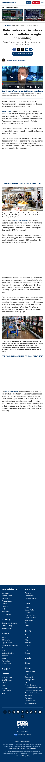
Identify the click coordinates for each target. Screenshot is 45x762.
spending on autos (21, 220)
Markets (5, 633)
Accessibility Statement (33, 693)
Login (28, 3)
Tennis (27, 653)
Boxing (27, 645)
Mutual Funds (6, 664)
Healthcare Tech (30, 618)
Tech (27, 603)
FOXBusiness (22, 60)
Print (26, 49)
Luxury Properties (31, 598)
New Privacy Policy (22, 731)
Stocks (4, 637)
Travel (4, 683)
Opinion (28, 658)
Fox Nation (28, 698)
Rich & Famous (7, 680)
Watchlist (6, 669)
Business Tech (30, 615)
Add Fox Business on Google (23, 53)
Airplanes (5, 688)
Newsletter (35, 712)
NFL (26, 635)
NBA (26, 637)
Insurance (5, 606)
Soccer (27, 648)
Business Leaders (8, 653)
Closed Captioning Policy (33, 690)
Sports (28, 631)
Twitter (18, 49)
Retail (4, 658)
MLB (26, 640)
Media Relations (30, 685)
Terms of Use (29, 677)
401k (3, 609)
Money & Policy (7, 626)
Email (31, 49)
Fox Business (9, 2)
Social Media (29, 610)
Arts (3, 693)
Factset (21, 746)
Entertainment (7, 677)
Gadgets (28, 612)
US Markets (6, 640)
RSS (31, 712)
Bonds (4, 648)
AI (26, 623)
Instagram (14, 712)
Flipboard (22, 712)
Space (27, 626)
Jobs (27, 674)
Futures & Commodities (10, 645)
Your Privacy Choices (24, 734)
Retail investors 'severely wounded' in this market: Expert (22, 91)
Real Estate (30, 589)
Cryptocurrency (7, 642)
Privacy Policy (30, 680)
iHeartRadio (22, 716)
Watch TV (36, 3)
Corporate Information (33, 687)
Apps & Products (31, 703)
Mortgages (5, 593)
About (27, 668)
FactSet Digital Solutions (17, 748)
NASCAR (28, 642)
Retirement (6, 611)
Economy (8, 25)
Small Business (7, 628)
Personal (28, 593)
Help (22, 738)
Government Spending (9, 623)
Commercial (29, 596)
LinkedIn (27, 712)
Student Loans (7, 596)
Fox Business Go (30, 701)
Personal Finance (9, 589)
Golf (26, 650)
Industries (5, 656)
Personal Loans (7, 601)
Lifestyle (5, 674)
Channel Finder (30, 672)
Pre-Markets (6, 661)
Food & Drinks (6, 691)
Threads (22, 49)
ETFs (3, 650)
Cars (3, 685)
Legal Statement (31, 748)
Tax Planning (6, 614)
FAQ (26, 682)
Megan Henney (12, 60)
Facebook (14, 49)
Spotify (40, 712)
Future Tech (29, 620)
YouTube (18, 712)
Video (27, 663)
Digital (27, 607)
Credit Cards (6, 598)
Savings (4, 604)
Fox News (28, 695)
